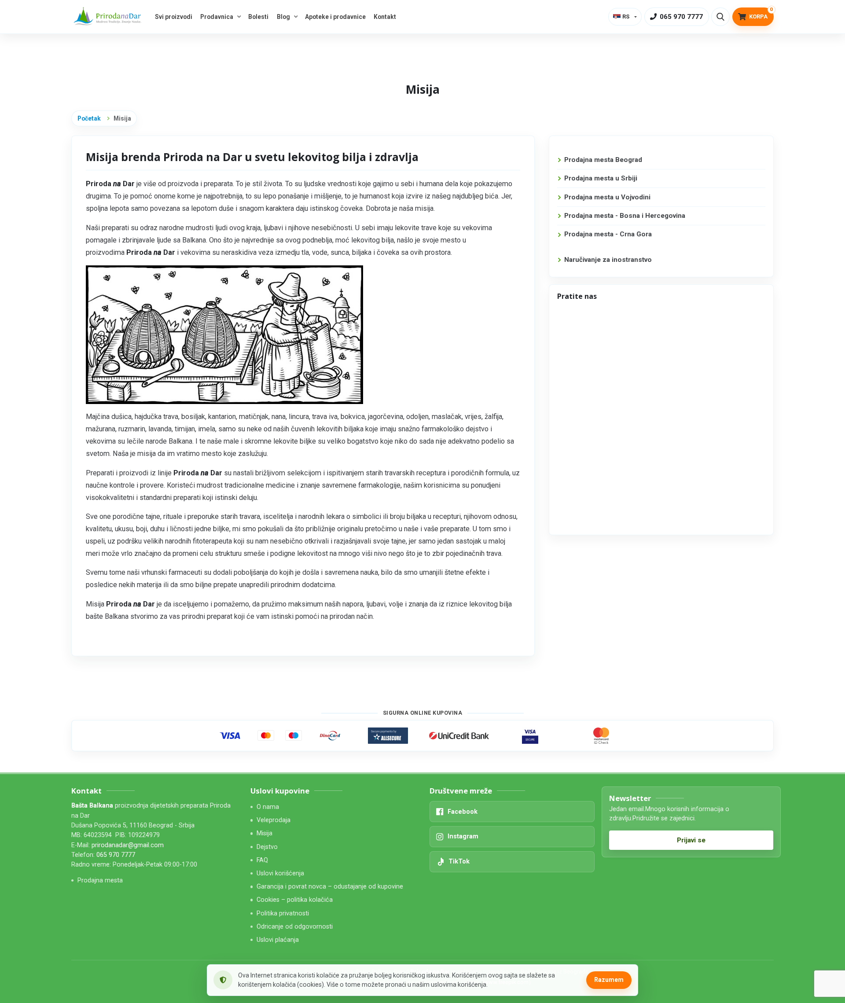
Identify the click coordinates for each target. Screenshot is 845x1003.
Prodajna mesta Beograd (603, 160)
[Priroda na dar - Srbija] (108, 17)
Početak (89, 118)
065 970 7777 (115, 855)
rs (625, 16)
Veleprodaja (273, 820)
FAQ (262, 860)
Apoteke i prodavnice (335, 16)
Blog (283, 16)
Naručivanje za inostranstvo (608, 260)
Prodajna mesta (100, 880)
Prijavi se (691, 840)
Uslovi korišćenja (280, 873)
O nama (268, 807)
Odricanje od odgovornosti (295, 926)
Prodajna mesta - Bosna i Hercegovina (624, 216)
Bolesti (258, 16)
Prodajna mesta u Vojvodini (607, 197)
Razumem (609, 979)
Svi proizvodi (173, 16)
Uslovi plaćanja (278, 940)
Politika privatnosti (283, 913)
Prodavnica (216, 16)
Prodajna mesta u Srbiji (600, 178)
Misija (264, 833)
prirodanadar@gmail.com (128, 845)
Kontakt (385, 16)
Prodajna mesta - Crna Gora (608, 234)
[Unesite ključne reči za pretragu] (720, 16)
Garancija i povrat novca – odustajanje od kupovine (330, 886)
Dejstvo (267, 847)
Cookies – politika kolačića (295, 900)
